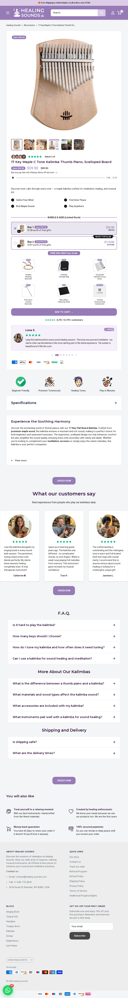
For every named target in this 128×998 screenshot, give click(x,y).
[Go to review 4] (66, 355)
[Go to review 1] (57, 355)
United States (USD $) (17, 960)
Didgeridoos (12, 940)
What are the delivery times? (34, 753)
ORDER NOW (64, 480)
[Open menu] (7, 13)
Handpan (10, 921)
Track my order (77, 866)
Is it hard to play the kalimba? (34, 625)
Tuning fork (12, 916)
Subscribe (79, 935)
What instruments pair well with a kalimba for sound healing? (57, 717)
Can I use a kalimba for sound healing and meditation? (52, 658)
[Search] (102, 12)
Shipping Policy (77, 881)
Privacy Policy (76, 886)
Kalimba (10, 931)
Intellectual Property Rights (83, 895)
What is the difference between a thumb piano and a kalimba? (58, 683)
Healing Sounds (13, 25)
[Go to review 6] (72, 355)
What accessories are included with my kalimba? (48, 706)
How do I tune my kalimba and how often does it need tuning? (59, 647)
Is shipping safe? (25, 742)
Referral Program (78, 871)
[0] (119, 13)
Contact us (75, 861)
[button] (64, 228)
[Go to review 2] (61, 355)
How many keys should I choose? (37, 636)
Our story (74, 857)
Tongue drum (13, 926)
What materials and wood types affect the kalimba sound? (56, 694)
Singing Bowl (12, 911)
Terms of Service (78, 890)
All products (29, 25)
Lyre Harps (11, 945)
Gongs (9, 936)
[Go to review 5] (69, 355)
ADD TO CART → (64, 312)
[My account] (112, 13)
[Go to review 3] (63, 355)
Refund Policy (76, 876)
